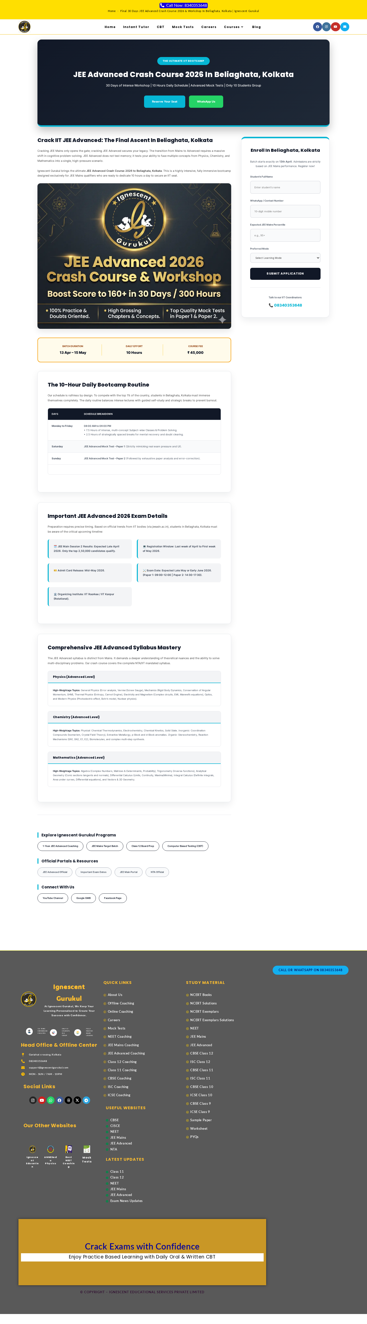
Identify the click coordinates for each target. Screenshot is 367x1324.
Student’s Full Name (261, 176)
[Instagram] (326, 26)
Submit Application (285, 273)
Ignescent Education (32, 1162)
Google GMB (83, 898)
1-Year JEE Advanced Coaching (60, 846)
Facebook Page (113, 898)
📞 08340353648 (285, 305)
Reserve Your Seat (164, 101)
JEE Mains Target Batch (105, 846)
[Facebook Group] (317, 26)
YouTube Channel (53, 898)
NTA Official (157, 872)
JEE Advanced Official (55, 872)
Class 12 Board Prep (143, 846)
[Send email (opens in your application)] (344, 26)
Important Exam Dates (93, 872)
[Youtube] (335, 26)
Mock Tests (87, 1159)
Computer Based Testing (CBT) (185, 846)
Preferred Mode (259, 248)
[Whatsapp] (50, 1100)
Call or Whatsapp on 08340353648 (311, 970)
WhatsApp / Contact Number (267, 200)
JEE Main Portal (128, 872)
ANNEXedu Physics (50, 1160)
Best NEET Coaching (69, 1162)
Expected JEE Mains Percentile (267, 224)
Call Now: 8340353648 (186, 6)
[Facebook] (59, 1100)
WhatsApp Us (206, 101)
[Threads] (68, 1100)
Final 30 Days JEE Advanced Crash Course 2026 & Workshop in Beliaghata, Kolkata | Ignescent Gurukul (189, 11)
